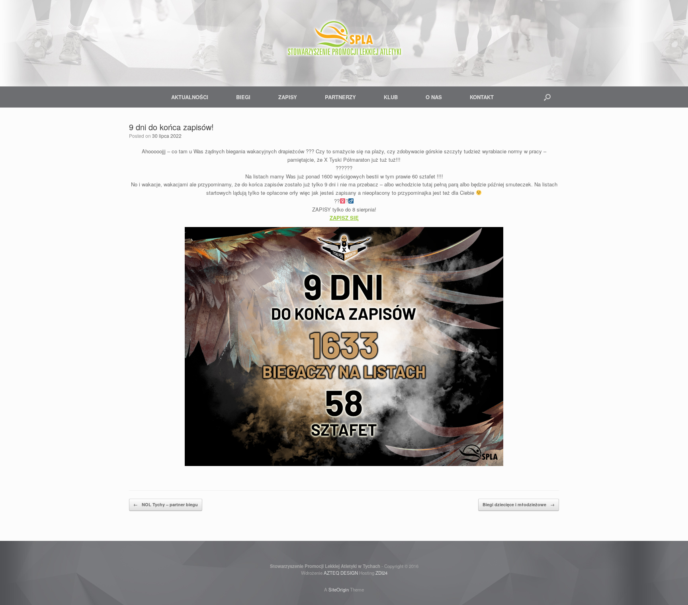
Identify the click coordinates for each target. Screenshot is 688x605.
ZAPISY (287, 97)
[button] (547, 97)
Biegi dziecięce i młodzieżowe (519, 504)
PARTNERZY (340, 97)
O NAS (434, 97)
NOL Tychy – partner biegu (165, 504)
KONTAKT (482, 97)
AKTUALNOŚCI (189, 97)
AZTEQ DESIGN (341, 573)
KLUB (391, 97)
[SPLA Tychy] (344, 40)
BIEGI (243, 97)
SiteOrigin (338, 589)
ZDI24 (381, 573)
